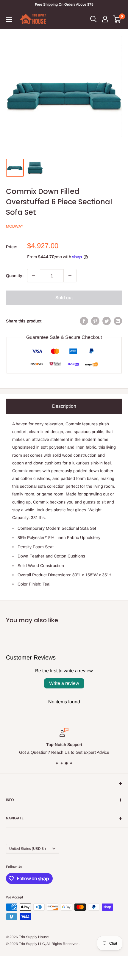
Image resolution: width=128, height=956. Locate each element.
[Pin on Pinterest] (95, 321)
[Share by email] (118, 321)
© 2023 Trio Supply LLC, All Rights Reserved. (42, 944)
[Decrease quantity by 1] (33, 275)
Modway (15, 226)
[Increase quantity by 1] (70, 275)
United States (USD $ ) (27, 849)
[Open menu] (9, 19)
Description (64, 406)
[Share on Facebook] (84, 321)
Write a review (64, 683)
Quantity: (15, 275)
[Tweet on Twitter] (106, 321)
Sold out (64, 297)
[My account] (105, 19)
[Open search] (93, 19)
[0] (117, 19)
